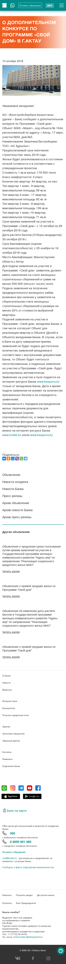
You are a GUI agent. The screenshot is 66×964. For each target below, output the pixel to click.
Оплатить (7, 902)
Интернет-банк (9, 701)
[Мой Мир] (13, 458)
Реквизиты (7, 758)
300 (12, 833)
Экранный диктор (11, 740)
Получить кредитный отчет (15, 715)
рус (49, 5)
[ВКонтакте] (4, 458)
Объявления (11, 474)
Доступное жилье (45, 895)
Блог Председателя (26, 902)
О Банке (6, 675)
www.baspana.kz (48, 381)
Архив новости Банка (17, 510)
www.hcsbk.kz (11, 435)
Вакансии (7, 689)
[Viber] (17, 458)
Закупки (6, 726)
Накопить (7, 895)
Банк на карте (17, 810)
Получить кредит (24, 895)
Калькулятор (8, 708)
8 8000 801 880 (20, 841)
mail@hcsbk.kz (9, 858)
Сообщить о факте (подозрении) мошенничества (28, 867)
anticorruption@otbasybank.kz (28, 936)
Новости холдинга (15, 481)
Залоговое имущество (13, 733)
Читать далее (11, 571)
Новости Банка (12, 488)
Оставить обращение (14, 851)
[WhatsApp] (21, 458)
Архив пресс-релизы (16, 517)
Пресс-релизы (12, 496)
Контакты (7, 751)
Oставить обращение (30, 5)
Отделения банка (11, 766)
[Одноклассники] (8, 458)
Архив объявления (15, 503)
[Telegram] (25, 458)
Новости (6, 682)
